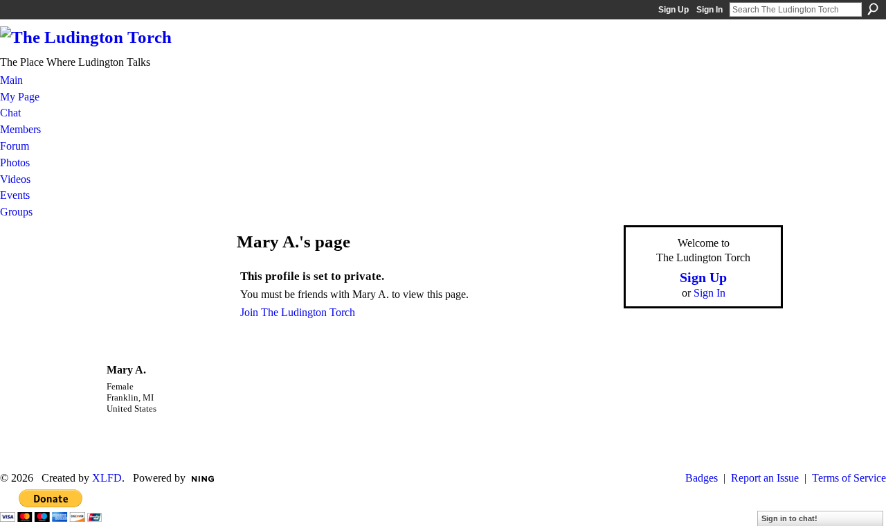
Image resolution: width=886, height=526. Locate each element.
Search (872, 9)
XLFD (107, 478)
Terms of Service (849, 478)
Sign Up (673, 10)
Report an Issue (765, 478)
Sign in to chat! (789, 518)
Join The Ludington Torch (297, 312)
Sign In (709, 10)
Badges (701, 478)
